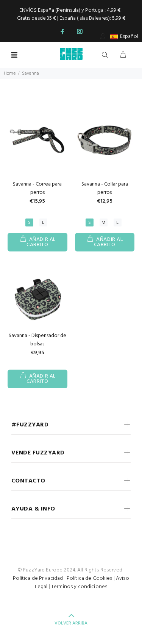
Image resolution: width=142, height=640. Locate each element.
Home (10, 73)
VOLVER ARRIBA (71, 623)
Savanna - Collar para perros (104, 188)
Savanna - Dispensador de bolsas (37, 339)
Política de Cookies (89, 578)
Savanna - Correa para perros (37, 188)
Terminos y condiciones (79, 586)
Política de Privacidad (38, 578)
